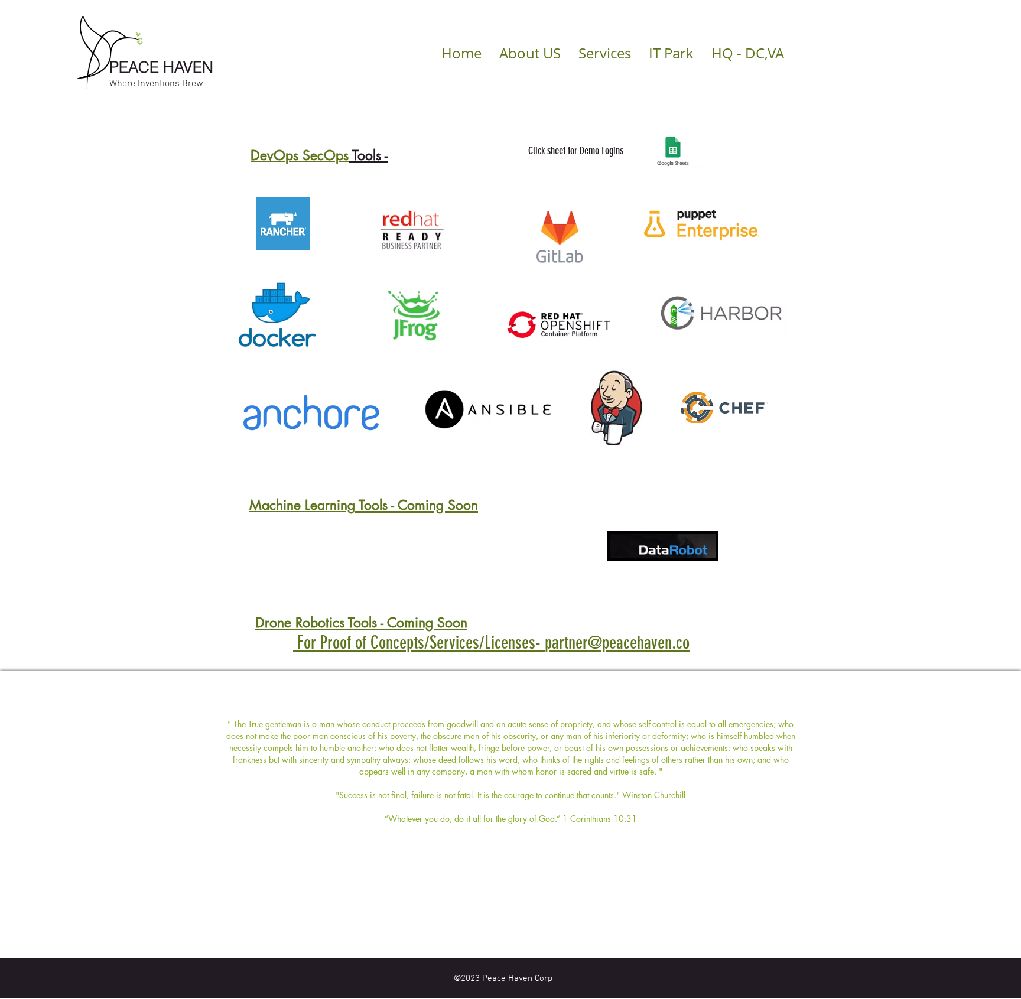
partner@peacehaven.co (617, 642)
